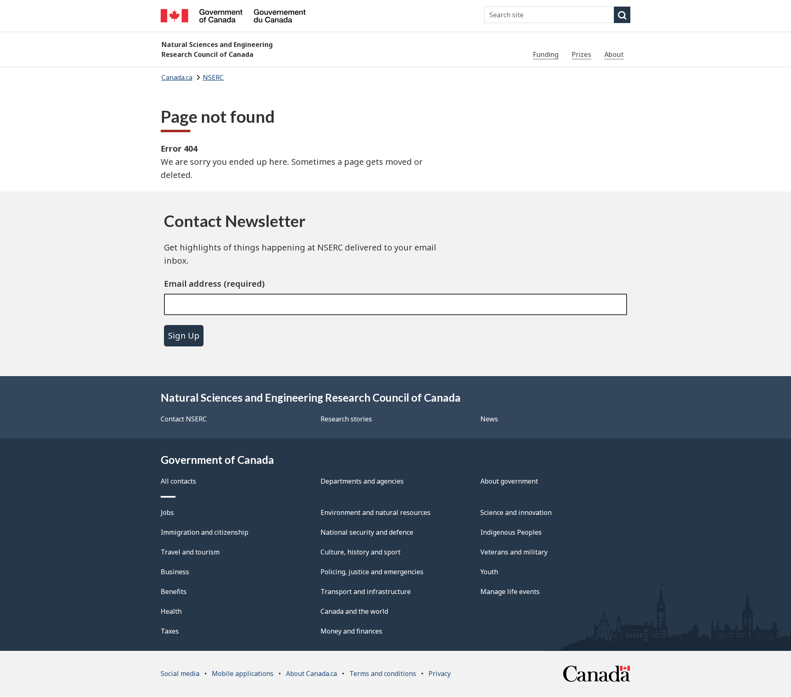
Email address (192, 283)
